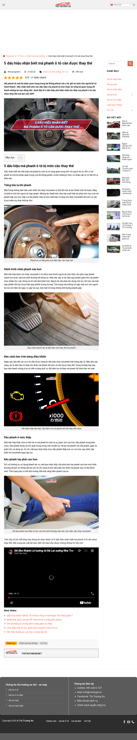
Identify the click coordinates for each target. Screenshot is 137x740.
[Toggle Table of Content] (19, 158)
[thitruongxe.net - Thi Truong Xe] (63, 4)
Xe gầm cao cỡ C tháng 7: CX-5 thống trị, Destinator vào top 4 (127, 225)
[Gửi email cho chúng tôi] (128, 722)
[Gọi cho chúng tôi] (133, 722)
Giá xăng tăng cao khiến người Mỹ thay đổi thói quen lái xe (127, 157)
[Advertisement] (68, 29)
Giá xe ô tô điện (114, 99)
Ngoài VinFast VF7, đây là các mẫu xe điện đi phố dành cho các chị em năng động (127, 146)
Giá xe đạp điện (114, 79)
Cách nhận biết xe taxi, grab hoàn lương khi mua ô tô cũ (32, 628)
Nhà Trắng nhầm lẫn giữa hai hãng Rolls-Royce (127, 236)
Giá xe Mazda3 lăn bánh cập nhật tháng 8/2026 (127, 123)
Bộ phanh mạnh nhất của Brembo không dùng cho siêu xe (127, 191)
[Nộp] (130, 63)
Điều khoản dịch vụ (87, 700)
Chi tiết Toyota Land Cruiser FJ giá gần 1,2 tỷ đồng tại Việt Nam (127, 168)
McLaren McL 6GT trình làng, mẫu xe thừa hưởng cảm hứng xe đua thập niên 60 (127, 180)
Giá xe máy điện (114, 89)
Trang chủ (10, 56)
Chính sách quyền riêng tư (91, 705)
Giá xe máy (112, 84)
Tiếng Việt (117, 5)
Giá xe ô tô (112, 94)
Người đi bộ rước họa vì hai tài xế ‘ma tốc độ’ (127, 214)
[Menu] (3, 4)
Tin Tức (20, 56)
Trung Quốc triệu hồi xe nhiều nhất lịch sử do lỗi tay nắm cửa (127, 202)
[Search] (134, 4)
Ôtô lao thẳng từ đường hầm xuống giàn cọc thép (29, 623)
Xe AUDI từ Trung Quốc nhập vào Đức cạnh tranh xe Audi (127, 248)
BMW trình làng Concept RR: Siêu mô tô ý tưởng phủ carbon (34, 619)
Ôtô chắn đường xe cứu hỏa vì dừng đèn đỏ (27, 632)
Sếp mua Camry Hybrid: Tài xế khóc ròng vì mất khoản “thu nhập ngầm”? (40, 615)
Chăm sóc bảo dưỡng (36, 56)
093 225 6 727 (94, 687)
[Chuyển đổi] (132, 94)
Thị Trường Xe (97, 696)
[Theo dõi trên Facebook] (124, 722)
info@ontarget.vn (92, 692)
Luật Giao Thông (114, 105)
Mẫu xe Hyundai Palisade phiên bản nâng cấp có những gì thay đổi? (127, 134)
